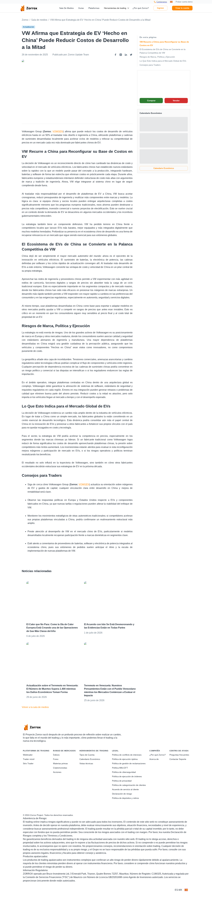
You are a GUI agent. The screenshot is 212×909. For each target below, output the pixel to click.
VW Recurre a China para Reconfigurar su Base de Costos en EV (164, 43)
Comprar (151, 100)
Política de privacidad (122, 781)
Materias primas (60, 763)
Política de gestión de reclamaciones (129, 763)
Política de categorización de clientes (129, 785)
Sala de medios (39, 20)
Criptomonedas (60, 768)
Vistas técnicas (86, 763)
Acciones (57, 772)
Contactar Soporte (177, 759)
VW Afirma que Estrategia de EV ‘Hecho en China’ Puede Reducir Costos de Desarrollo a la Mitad (100, 20)
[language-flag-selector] (186, 890)
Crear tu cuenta (182, 8)
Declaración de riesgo (122, 794)
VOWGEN (57, 131)
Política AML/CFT (120, 768)
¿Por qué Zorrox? (141, 8)
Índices (56, 755)
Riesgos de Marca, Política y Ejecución (157, 57)
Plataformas (93, 8)
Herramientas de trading (115, 8)
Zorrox (25, 20)
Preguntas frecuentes (179, 755)
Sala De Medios (66, 8)
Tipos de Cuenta (86, 755)
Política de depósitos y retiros (125, 798)
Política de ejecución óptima (125, 759)
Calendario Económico (163, 168)
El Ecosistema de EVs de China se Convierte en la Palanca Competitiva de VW (162, 51)
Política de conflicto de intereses (126, 755)
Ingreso (160, 8)
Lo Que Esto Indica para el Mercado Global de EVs (163, 61)
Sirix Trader (28, 763)
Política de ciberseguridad (124, 772)
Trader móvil (28, 759)
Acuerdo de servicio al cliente (125, 789)
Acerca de (154, 759)
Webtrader (28, 755)
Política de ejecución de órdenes (127, 776)
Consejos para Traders (150, 65)
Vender (176, 100)
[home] (28, 8)
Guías (81, 8)
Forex (55, 759)
